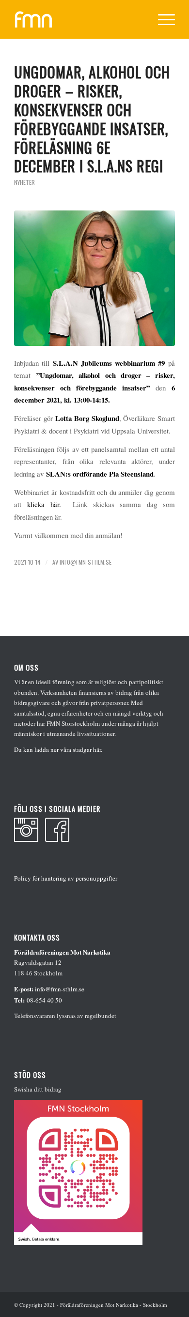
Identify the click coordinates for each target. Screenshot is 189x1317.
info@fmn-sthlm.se (85, 562)
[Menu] (161, 19)
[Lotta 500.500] (94, 278)
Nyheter (24, 182)
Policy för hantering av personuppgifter (65, 878)
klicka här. (44, 504)
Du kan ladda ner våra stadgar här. (58, 749)
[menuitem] (161, 19)
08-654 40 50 (44, 1000)
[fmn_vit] (78, 19)
